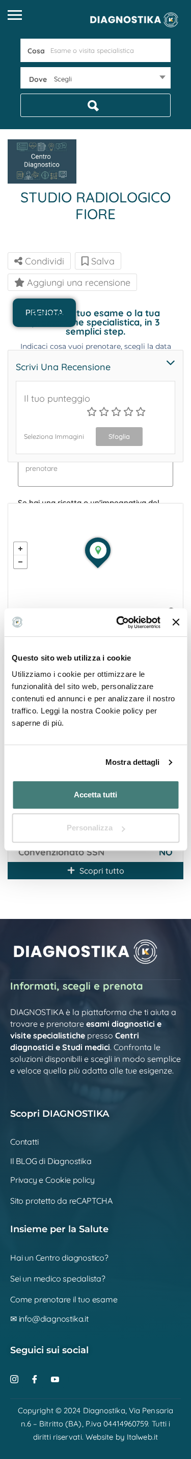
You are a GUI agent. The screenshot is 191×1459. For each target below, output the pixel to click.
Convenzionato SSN (61, 852)
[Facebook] (39, 1379)
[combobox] (96, 79)
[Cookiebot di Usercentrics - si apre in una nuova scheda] (119, 622)
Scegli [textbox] (63, 79)
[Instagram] (19, 1379)
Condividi (43, 261)
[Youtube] (60, 1379)
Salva (102, 261)
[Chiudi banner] (175, 622)
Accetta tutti (95, 794)
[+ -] (95, 563)
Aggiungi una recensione (77, 282)
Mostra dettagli (132, 762)
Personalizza (90, 827)
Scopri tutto (100, 871)
